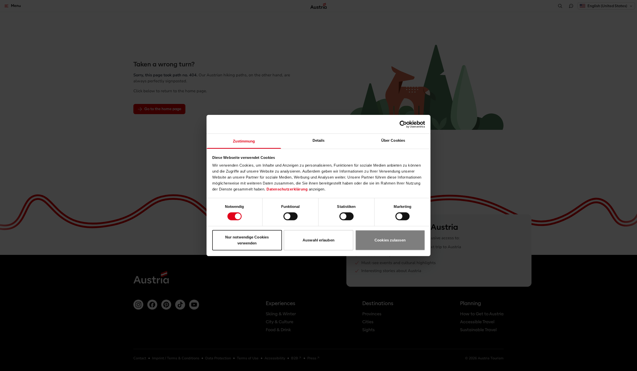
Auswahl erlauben (318, 240)
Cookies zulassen (390, 240)
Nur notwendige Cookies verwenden (247, 240)
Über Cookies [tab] (393, 140)
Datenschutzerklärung (287, 189)
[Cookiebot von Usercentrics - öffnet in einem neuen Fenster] (403, 124)
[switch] (290, 216)
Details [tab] (319, 140)
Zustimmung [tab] (244, 141)
